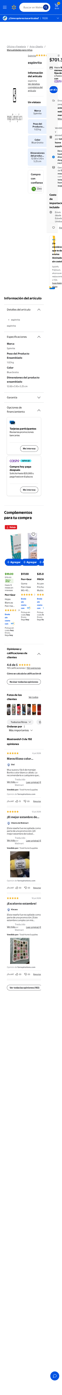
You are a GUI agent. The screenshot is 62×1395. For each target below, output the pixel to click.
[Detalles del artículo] (39, 309)
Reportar (37, 801)
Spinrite (32, 55)
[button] (9, 709)
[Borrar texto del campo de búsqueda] (41, 7)
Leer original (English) (37, 782)
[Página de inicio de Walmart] (14, 7)
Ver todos (33, 697)
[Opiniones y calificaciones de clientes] (39, 652)
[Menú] (5, 7)
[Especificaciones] (39, 337)
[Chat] (54, 1375)
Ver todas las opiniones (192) (24, 987)
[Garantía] (39, 397)
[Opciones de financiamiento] (39, 409)
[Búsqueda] (46, 7)
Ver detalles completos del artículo (35, 87)
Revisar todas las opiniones (24, 681)
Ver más (11, 781)
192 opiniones (34, 668)
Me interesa (29, 448)
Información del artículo (23, 298)
